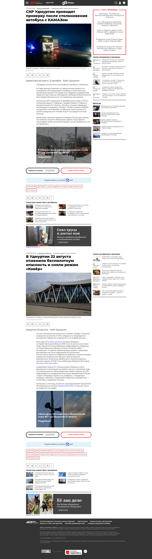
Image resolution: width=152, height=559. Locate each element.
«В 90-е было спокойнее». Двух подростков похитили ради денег (113, 257)
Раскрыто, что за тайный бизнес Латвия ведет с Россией (111, 134)
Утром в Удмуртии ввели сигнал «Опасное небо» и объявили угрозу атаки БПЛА (109, 32)
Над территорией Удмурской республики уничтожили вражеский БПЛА (44, 481)
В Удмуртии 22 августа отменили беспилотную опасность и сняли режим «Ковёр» (109, 48)
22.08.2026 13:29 (31, 253)
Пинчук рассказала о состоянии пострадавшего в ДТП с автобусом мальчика (78, 206)
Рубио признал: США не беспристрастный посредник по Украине (111, 121)
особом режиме (55, 342)
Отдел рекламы (82, 521)
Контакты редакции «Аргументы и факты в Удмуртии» (57, 521)
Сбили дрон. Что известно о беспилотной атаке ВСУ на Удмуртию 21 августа (109, 15)
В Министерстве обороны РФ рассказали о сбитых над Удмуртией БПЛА (44, 487)
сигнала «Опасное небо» (47, 363)
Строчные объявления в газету (75, 523)
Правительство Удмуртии (34, 319)
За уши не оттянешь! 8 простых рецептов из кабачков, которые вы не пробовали (114, 272)
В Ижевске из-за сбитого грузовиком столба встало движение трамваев (63, 151)
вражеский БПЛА (66, 386)
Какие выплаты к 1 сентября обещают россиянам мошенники (113, 106)
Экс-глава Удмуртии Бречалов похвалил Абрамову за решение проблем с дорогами (109, 23)
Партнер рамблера (58, 551)
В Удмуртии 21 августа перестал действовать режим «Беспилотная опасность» (79, 481)
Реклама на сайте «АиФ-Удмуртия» (51, 523)
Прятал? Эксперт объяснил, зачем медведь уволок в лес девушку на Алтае (113, 75)
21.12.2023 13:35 (30, 8)
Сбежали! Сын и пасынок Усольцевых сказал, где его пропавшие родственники (114, 265)
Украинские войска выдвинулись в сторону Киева (112, 127)
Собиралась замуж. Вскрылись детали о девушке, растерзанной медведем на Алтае (112, 88)
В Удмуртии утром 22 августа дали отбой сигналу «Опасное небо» (109, 40)
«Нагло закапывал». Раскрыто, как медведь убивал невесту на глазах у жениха (113, 278)
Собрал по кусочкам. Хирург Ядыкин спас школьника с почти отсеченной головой (114, 95)
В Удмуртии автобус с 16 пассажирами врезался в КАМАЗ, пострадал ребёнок (45, 213)
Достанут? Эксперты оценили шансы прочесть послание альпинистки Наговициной (114, 68)
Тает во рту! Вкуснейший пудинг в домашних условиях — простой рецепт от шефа (113, 292)
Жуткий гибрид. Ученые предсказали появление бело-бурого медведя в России (114, 285)
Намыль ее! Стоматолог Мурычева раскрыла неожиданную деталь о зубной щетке (113, 61)
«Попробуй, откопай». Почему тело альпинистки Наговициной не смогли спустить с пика (113, 81)
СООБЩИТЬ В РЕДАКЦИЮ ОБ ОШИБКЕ (99, 523)
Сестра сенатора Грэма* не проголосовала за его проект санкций (110, 114)
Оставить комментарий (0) (76, 170)
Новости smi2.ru (33, 247)
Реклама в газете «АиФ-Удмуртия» (101, 521)
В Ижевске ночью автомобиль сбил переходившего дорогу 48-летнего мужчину (45, 220)
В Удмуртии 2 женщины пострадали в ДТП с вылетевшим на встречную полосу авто (78, 213)
